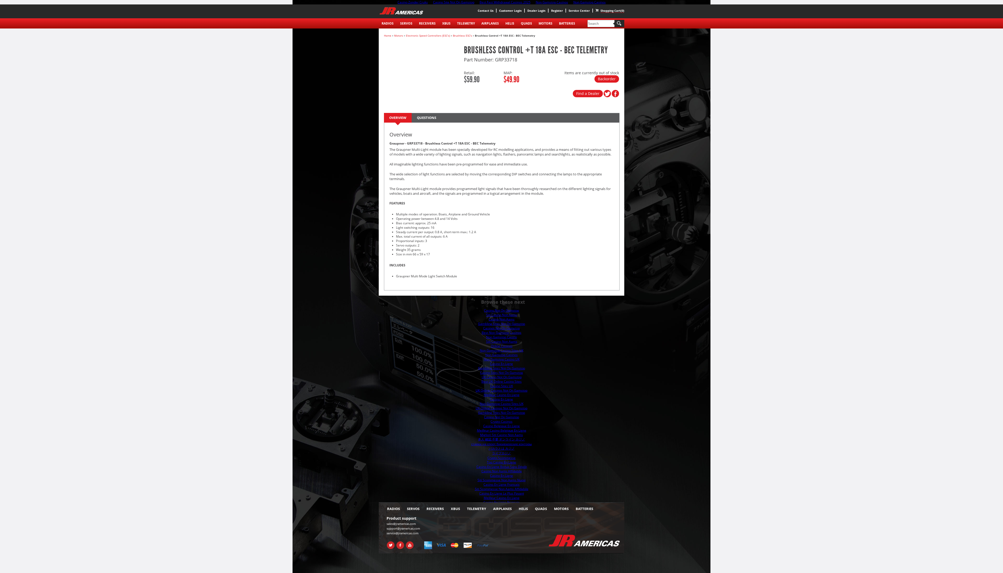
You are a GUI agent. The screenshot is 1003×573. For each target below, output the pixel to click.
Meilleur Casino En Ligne (502, 395)
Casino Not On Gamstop (501, 310)
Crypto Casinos (501, 421)
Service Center (579, 11)
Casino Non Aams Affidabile (501, 471)
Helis (509, 23)
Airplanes (490, 23)
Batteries (567, 23)
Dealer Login (536, 11)
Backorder (607, 78)
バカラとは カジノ (502, 448)
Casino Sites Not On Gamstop (501, 372)
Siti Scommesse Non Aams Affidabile (501, 489)
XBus (446, 23)
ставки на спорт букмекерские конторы (501, 444)
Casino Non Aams (502, 319)
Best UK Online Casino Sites (501, 381)
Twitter (390, 543)
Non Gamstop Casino (501, 337)
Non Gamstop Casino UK (502, 359)
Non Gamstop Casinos (501, 355)
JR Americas (401, 10)
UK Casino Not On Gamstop (502, 377)
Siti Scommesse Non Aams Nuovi (501, 480)
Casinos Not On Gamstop (501, 328)
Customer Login (510, 11)
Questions (426, 117)
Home (387, 35)
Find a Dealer (587, 93)
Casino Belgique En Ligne (501, 426)
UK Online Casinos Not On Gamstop (501, 390)
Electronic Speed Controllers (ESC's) (428, 35)
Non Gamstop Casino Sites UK (501, 350)
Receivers (427, 23)
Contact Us (485, 11)
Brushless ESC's (462, 35)
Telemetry (466, 23)
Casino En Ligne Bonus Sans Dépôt (501, 467)
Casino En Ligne (501, 364)
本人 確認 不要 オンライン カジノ (501, 439)
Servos (406, 23)
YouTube (409, 543)
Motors (545, 23)
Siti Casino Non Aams (501, 315)
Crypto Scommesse (501, 458)
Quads (526, 23)
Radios (388, 23)
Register (557, 11)
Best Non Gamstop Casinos (501, 332)
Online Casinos (501, 346)
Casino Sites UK (501, 386)
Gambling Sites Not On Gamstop (501, 324)
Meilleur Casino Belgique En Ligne (501, 430)
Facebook (400, 543)
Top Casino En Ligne (501, 462)
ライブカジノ (501, 453)
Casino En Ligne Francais (501, 484)
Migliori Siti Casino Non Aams (501, 435)
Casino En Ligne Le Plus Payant (501, 493)
